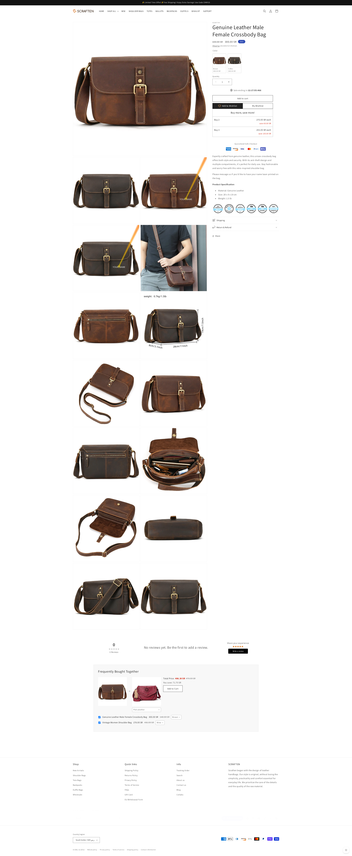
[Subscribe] (119, 815)
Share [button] (217, 236)
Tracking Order (183, 770)
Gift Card (129, 794)
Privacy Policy (131, 780)
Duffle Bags (78, 790)
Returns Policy (131, 775)
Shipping (215, 46)
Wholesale (77, 794)
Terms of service (118, 849)
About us (181, 780)
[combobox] (146, 710)
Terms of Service (132, 785)
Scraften (82, 850)
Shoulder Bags (79, 775)
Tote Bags (77, 780)
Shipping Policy (131, 770)
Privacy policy (105, 849)
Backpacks (77, 785)
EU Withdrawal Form (134, 799)
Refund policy (92, 849)
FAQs (127, 790)
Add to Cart (172, 688)
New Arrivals (78, 770)
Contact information (148, 849)
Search (180, 775)
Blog (179, 790)
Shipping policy (132, 849)
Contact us (181, 785)
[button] (113, 11)
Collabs (180, 794)
